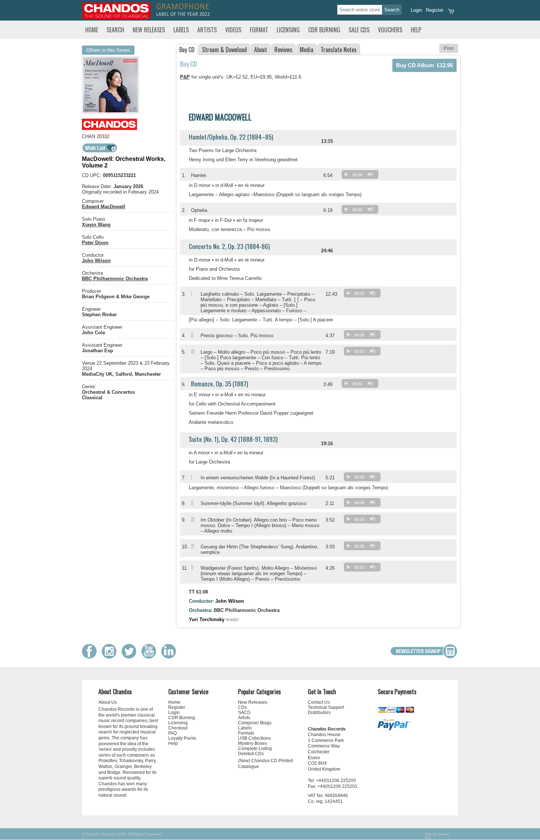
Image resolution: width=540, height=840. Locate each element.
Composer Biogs (254, 722)
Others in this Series (108, 50)
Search (115, 29)
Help (416, 29)
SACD (244, 712)
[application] (362, 176)
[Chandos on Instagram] (111, 657)
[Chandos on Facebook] (91, 657)
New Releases (149, 29)
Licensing (288, 29)
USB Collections (254, 738)
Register (434, 10)
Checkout (177, 728)
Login (416, 10)
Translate (339, 49)
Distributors (319, 712)
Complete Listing (255, 748)
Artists (207, 29)
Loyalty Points (182, 738)
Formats (246, 733)
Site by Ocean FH (437, 836)
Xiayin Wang (96, 224)
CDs (242, 707)
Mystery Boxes (252, 743)
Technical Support (326, 707)
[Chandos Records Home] (116, 17)
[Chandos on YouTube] (150, 657)
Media (306, 49)
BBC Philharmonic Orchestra (115, 278)
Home (91, 29)
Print (449, 48)
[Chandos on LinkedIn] (170, 657)
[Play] (346, 174)
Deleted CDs (251, 753)
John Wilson (96, 260)
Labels (181, 29)
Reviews (283, 49)
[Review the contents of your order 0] (451, 14)
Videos (233, 29)
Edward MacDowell (103, 206)
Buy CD (187, 49)
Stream (224, 49)
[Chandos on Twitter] (131, 657)
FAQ (172, 733)
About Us (107, 702)
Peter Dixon (95, 242)
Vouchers (390, 29)
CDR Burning (324, 29)
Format (259, 29)
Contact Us (319, 702)
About (260, 49)
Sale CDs (359, 29)
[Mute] (370, 174)
